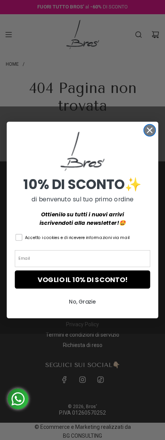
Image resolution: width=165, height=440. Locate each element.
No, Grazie (82, 302)
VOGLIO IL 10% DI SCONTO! (82, 279)
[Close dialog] (150, 130)
